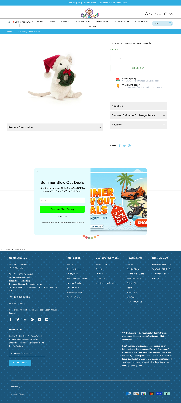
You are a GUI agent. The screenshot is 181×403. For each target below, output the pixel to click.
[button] (37, 171)
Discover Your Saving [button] (62, 209)
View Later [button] (62, 216)
